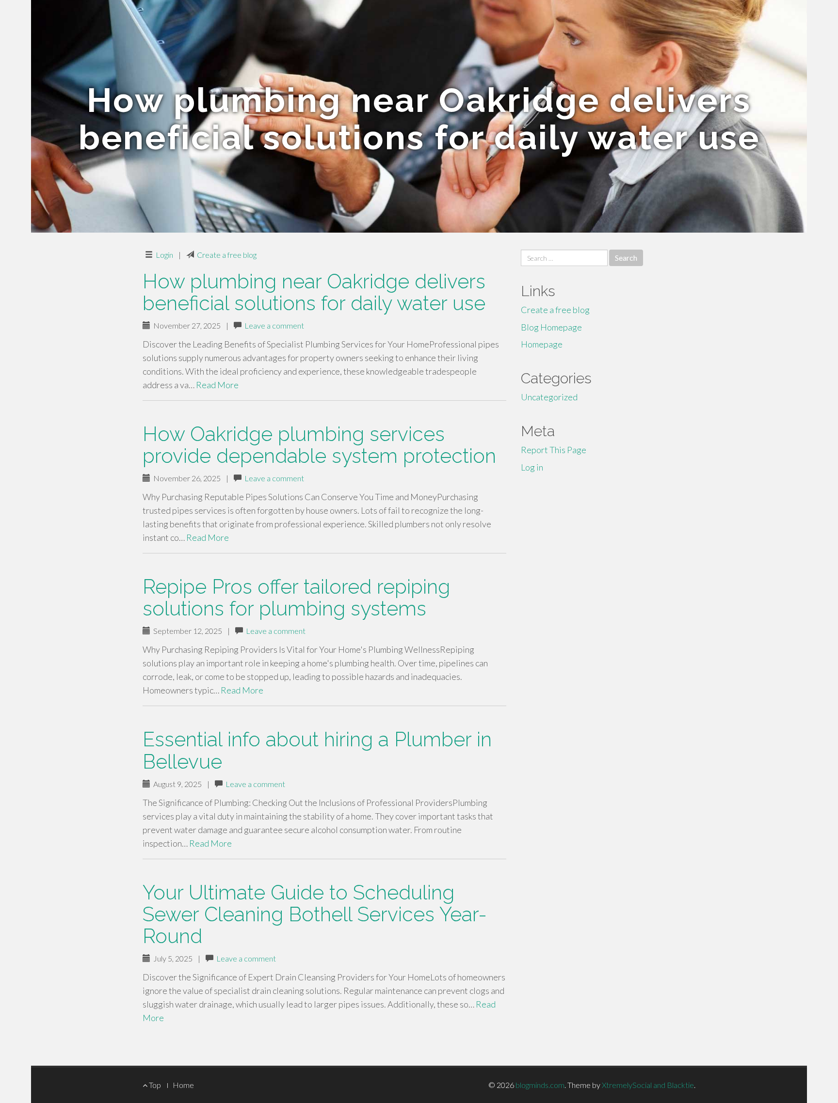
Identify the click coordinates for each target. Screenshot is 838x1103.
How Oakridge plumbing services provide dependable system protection (319, 445)
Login (164, 254)
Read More (217, 384)
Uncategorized (549, 397)
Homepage (542, 344)
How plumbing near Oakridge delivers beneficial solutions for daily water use (314, 292)
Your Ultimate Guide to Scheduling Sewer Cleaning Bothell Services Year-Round (315, 914)
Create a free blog (227, 254)
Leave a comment (274, 325)
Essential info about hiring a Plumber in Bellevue (317, 750)
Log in (532, 467)
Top (154, 1084)
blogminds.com (540, 1084)
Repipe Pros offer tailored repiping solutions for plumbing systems (296, 597)
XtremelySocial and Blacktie (648, 1084)
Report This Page (553, 449)
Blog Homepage (551, 327)
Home (183, 1084)
